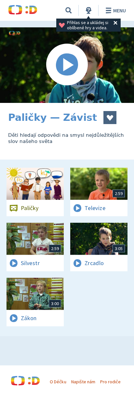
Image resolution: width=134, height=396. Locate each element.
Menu (119, 10)
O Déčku (58, 382)
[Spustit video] (67, 65)
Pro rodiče (110, 382)
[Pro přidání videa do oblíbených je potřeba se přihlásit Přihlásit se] (109, 117)
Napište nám (83, 382)
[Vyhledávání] (68, 10)
